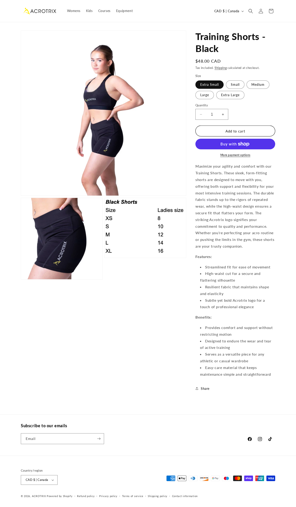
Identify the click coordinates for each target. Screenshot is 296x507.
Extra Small (209, 84)
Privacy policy (108, 496)
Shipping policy (157, 496)
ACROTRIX (39, 496)
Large (204, 95)
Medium (258, 84)
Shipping (221, 68)
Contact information (185, 496)
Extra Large (230, 95)
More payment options (235, 155)
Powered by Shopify (60, 496)
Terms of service (132, 496)
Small (235, 84)
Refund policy (86, 496)
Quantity (201, 105)
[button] (251, 11)
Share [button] (205, 388)
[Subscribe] (99, 438)
